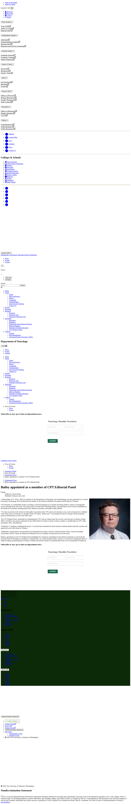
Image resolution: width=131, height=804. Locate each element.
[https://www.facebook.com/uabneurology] (5, 606)
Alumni (4, 78)
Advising (4, 40)
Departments (9, 614)
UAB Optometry (7, 129)
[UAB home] (65, 220)
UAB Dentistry (6, 127)
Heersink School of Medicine (27, 255)
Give (6, 638)
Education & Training (12, 620)
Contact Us (4, 598)
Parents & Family (7, 64)
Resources (4, 71)
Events (3, 86)
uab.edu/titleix (5, 802)
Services (4, 69)
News (7, 258)
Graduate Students (7, 51)
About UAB (5, 669)
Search (3, 283)
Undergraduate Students (9, 35)
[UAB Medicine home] (65, 251)
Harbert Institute (7, 113)
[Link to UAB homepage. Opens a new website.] (65, 714)
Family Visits (6, 73)
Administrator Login (15, 734)
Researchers (6, 107)
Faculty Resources (7, 100)
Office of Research (8, 111)
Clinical (7, 331)
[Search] (2, 266)
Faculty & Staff (6, 91)
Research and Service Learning (12, 46)
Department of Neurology (9, 255)
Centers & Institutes (11, 616)
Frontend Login (14, 735)
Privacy (8, 726)
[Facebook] (6, 188)
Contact (7, 262)
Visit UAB (5, 26)
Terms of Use (10, 728)
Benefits (4, 84)
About (7, 293)
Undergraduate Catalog (9, 42)
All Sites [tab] (8, 280)
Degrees (7, 636)
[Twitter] (6, 191)
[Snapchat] (6, 201)
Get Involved (6, 82)
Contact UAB (10, 724)
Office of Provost (7, 96)
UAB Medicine (6, 125)
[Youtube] (6, 198)
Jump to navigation (11, 2)
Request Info (5, 31)
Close (3, 346)
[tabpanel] (65, 285)
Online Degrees (6, 59)
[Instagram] (6, 195)
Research (8, 311)
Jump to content (10, 4)
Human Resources (7, 98)
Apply (7, 634)
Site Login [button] (8, 732)
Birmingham (9, 624)
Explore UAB (6, 253)
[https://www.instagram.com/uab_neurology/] (5, 602)
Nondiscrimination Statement (10, 716)
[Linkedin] (6, 204)
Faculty (7, 618)
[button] (65, 461)
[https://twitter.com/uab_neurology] (6, 604)
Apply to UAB (6, 28)
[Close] (11, 8)
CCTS (3, 115)
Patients (4, 120)
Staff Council (6, 102)
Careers (7, 643)
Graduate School (7, 55)
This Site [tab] (8, 277)
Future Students (7, 22)
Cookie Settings (12, 721)
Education (8, 318)
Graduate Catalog (7, 57)
